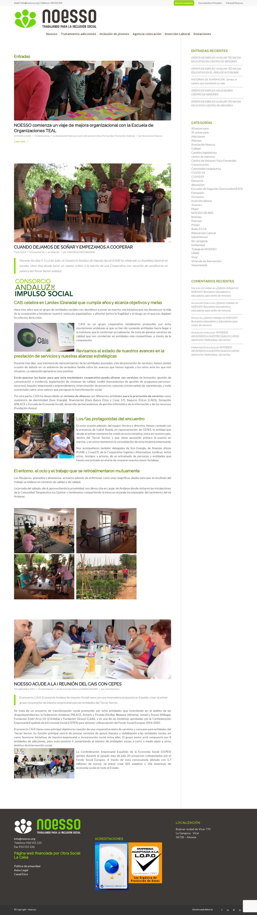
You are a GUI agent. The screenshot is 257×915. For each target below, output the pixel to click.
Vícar (194, 257)
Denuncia (197, 180)
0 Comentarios (42, 136)
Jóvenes (196, 204)
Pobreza (196, 221)
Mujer (195, 209)
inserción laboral (201, 200)
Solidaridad (198, 245)
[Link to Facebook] (222, 910)
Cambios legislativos (204, 152)
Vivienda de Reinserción (206, 261)
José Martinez (112, 689)
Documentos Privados (210, 3)
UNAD (195, 253)
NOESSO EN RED (89, 689)
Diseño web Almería (202, 909)
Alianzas (55, 252)
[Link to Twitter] (234, 910)
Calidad (196, 148)
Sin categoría (199, 241)
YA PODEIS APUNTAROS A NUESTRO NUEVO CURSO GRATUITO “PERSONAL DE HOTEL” (215, 336)
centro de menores (203, 156)
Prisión (195, 225)
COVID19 (197, 176)
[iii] (92, 649)
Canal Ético (21, 874)
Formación (120, 136)
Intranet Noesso (234, 3)
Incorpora (197, 196)
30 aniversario (200, 128)
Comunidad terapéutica (206, 168)
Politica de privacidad (27, 866)
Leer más (19, 141)
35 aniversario (200, 132)
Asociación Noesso (66, 136)
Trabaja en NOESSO (204, 249)
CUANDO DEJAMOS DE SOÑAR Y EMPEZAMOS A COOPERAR (73, 247)
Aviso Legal (21, 870)
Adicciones (198, 136)
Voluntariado (199, 265)
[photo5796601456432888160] (92, 90)
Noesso (32, 909)
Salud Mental (199, 237)
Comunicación (200, 164)
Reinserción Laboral (203, 233)
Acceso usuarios (184, 3)
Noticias (130, 136)
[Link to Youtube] (240, 910)
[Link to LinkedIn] (228, 910)
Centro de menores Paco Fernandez (95, 136)
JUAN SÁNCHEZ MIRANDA (81, 252)
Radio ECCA (199, 229)
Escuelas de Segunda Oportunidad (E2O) (217, 188)
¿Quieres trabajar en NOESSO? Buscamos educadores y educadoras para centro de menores (214, 292)
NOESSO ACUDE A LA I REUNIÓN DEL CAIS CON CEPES (68, 683)
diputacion (198, 184)
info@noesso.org (29, 3)
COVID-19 (198, 172)
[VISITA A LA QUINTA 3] (92, 202)
